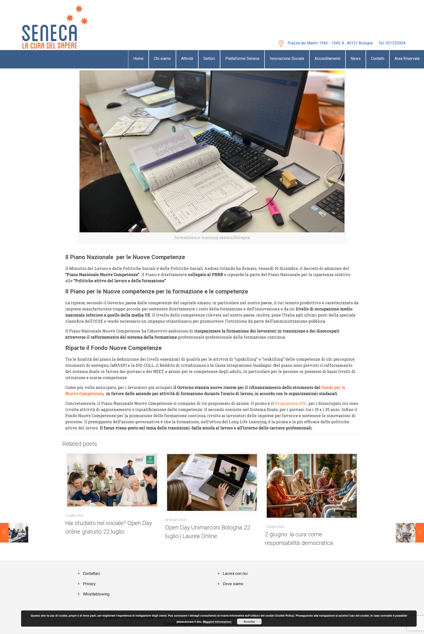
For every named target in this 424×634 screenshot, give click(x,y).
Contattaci (91, 573)
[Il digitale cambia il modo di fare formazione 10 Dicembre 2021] (14, 573)
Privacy (89, 583)
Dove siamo (233, 583)
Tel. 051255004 (392, 43)
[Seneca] (50, 25)
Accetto (249, 621)
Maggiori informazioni (217, 621)
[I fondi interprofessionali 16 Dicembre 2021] (410, 573)
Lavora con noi (235, 573)
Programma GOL (291, 403)
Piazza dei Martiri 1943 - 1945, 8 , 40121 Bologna (330, 43)
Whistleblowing (96, 594)
